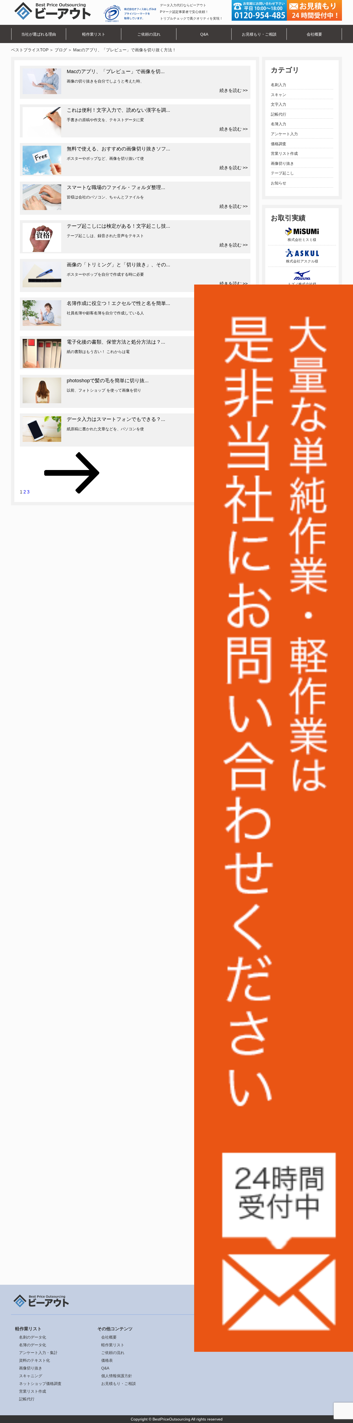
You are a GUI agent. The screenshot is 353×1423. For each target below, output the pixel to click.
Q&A (204, 34)
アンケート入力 (284, 134)
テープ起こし (282, 173)
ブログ (61, 49)
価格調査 (278, 144)
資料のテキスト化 (34, 1360)
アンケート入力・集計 (38, 1352)
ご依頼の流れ (149, 34)
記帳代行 (278, 114)
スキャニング (30, 1376)
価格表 (107, 1360)
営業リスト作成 (284, 153)
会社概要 (314, 34)
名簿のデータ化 (32, 1345)
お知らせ (278, 183)
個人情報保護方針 (116, 1376)
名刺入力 (278, 85)
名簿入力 (278, 124)
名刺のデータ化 (32, 1337)
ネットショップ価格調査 (40, 1383)
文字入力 (278, 104)
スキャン (278, 94)
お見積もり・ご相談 (259, 34)
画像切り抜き (282, 163)
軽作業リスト (93, 34)
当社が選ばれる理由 (38, 34)
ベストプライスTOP (30, 49)
